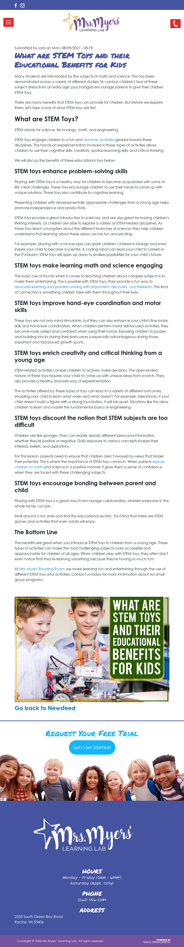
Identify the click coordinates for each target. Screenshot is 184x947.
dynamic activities (98, 139)
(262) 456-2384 (92, 900)
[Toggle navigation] (8, 22)
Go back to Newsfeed (45, 707)
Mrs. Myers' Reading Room (41, 569)
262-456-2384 (174, 27)
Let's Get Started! (92, 747)
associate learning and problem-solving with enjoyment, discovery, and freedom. (84, 287)
